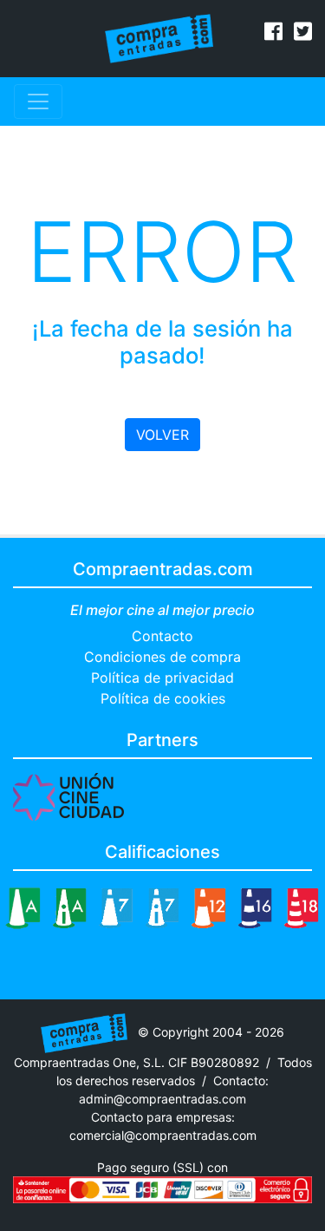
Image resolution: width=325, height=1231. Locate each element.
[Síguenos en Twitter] (303, 34)
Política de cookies (163, 698)
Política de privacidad (162, 677)
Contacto (162, 636)
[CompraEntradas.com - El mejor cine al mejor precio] (159, 37)
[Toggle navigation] (38, 101)
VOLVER (162, 434)
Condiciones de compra (162, 656)
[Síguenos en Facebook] (273, 34)
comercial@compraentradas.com (163, 1135)
